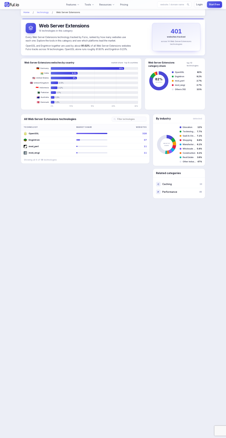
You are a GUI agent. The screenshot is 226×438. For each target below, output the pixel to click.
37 (145, 140)
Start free (214, 4)
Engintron (34, 140)
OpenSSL (34, 133)
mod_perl (34, 146)
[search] (188, 4)
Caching (180, 184)
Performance (180, 192)
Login (199, 4)
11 (145, 146)
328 (144, 133)
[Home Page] (21, 4)
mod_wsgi (34, 152)
